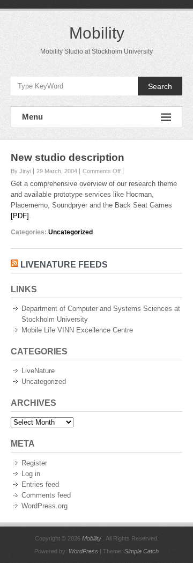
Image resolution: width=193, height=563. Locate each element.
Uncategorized (70, 232)
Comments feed (46, 495)
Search (160, 86)
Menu (32, 116)
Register (34, 463)
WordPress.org (44, 506)
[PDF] (20, 216)
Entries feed (40, 484)
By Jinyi (21, 171)
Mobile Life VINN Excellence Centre (77, 330)
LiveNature (38, 371)
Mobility (96, 33)
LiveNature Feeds (64, 264)
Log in (30, 474)
